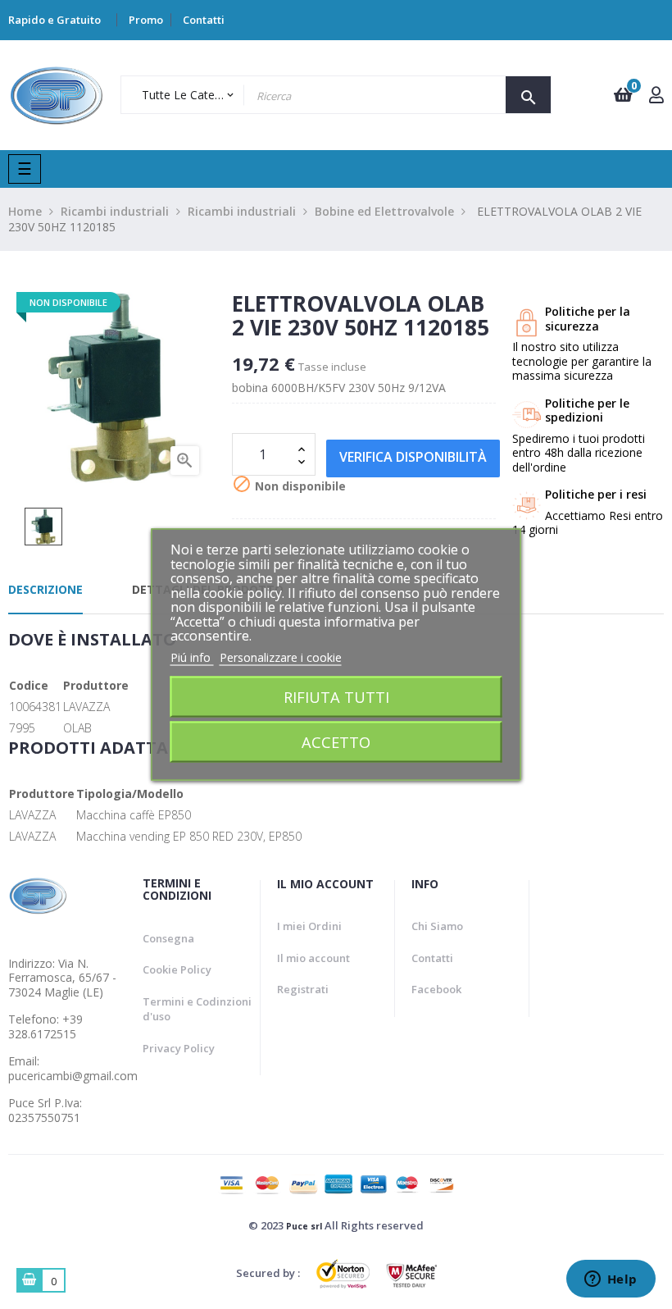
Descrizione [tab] (45, 589)
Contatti (204, 19)
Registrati (303, 989)
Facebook (436, 989)
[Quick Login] (656, 96)
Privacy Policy (179, 1048)
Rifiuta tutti (336, 696)
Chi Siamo (437, 926)
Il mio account (313, 958)
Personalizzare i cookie (281, 656)
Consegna (168, 938)
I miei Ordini (309, 926)
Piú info (192, 656)
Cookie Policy (177, 969)
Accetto (336, 742)
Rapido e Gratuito (54, 19)
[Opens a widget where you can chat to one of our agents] (610, 1280)
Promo (146, 19)
